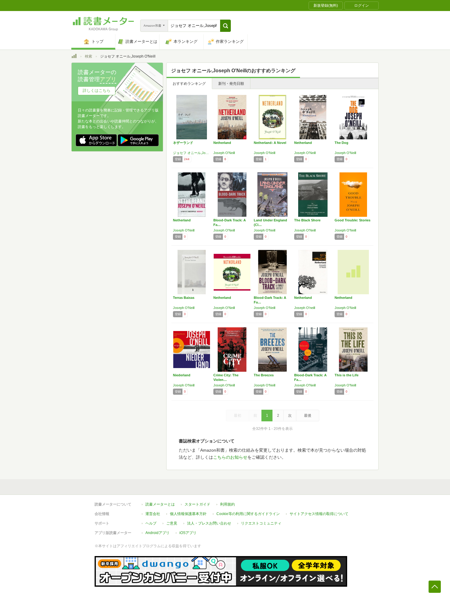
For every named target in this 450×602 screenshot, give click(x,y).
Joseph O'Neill (224, 153)
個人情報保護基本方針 (188, 514)
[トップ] (74, 57)
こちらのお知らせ (230, 457)
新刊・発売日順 (231, 83)
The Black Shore (307, 220)
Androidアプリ (157, 533)
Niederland (181, 375)
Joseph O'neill (304, 308)
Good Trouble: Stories (352, 220)
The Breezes (264, 375)
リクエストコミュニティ (261, 523)
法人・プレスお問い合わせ (209, 523)
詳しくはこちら (97, 90)
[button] (225, 26)
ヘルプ (150, 523)
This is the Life (346, 375)
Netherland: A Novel (270, 143)
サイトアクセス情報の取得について (319, 514)
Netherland (222, 143)
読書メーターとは (160, 504)
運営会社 (152, 514)
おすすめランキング (189, 83)
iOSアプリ (188, 533)
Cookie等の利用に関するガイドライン (248, 514)
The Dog (341, 143)
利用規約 (227, 504)
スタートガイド (197, 504)
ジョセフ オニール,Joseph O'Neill (191, 153)
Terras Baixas (183, 297)
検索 (88, 56)
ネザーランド (183, 143)
